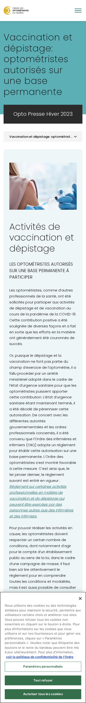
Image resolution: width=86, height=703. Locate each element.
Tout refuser (43, 680)
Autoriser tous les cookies (43, 694)
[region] (43, 647)
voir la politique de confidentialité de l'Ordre (39, 657)
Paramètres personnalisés (43, 666)
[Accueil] (16, 10)
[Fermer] (80, 598)
